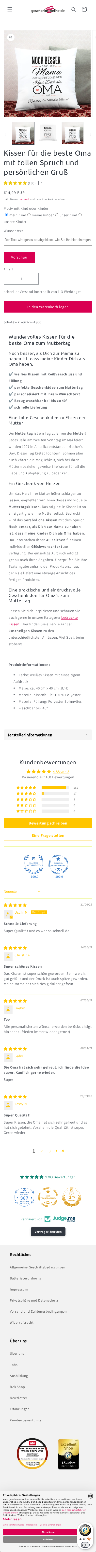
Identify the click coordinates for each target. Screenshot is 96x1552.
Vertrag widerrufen (48, 1232)
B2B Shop (17, 1387)
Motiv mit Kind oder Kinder (26, 208)
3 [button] (50, 1151)
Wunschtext (13, 230)
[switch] (85, 1545)
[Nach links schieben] (5, 134)
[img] (15, 905)
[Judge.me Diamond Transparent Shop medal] (58, 864)
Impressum (19, 1289)
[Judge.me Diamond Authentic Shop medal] (34, 864)
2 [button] (42, 1151)
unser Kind (68, 215)
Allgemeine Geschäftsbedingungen (37, 1267)
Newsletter (18, 1398)
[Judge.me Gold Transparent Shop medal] (48, 1197)
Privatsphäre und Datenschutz (34, 1300)
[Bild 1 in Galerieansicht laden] (23, 133)
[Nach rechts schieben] (90, 134)
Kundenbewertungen (27, 1420)
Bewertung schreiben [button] (48, 823)
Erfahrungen (20, 1409)
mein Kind (17, 215)
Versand (24, 199)
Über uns (17, 1353)
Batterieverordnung (25, 1278)
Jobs (13, 1364)
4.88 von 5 (61, 771)
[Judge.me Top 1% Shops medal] (71, 1197)
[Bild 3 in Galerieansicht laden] (73, 133)
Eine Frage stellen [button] (48, 835)
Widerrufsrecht (21, 1322)
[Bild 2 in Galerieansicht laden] (48, 133)
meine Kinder (43, 215)
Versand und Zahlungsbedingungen (38, 1311)
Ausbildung (19, 1375)
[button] (9, 9)
